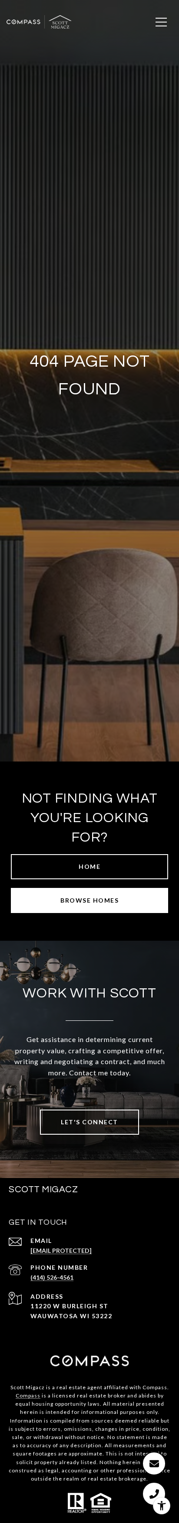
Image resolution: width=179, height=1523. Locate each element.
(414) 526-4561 (51, 1277)
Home (89, 866)
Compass (28, 1395)
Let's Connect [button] (89, 1122)
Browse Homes (89, 900)
